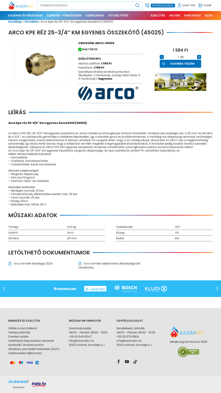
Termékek (31, 22)
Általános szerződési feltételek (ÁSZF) (34, 349)
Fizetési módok (18, 337)
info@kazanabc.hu (81, 341)
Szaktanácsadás (80, 328)
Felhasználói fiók (19, 332)
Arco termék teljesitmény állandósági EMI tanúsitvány (109, 265)
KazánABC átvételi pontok (26, 345)
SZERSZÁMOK (95, 15)
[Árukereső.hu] (188, 348)
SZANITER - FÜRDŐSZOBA (64, 15)
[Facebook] (119, 362)
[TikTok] (135, 362)
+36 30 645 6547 (80, 337)
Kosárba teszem (182, 64)
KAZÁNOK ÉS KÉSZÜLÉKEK (25, 15)
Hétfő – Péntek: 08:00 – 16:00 (88, 332)
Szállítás (158, 15)
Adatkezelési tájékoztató (25, 353)
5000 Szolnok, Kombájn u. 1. (87, 345)
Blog (209, 15)
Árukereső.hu (18, 387)
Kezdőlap (15, 22)
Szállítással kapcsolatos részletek (31, 341)
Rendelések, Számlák (131, 328)
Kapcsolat (192, 15)
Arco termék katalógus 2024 (33, 264)
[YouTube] (127, 362)
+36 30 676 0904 (128, 337)
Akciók (174, 15)
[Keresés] (137, 5)
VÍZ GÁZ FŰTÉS (118, 15)
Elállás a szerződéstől (22, 328)
